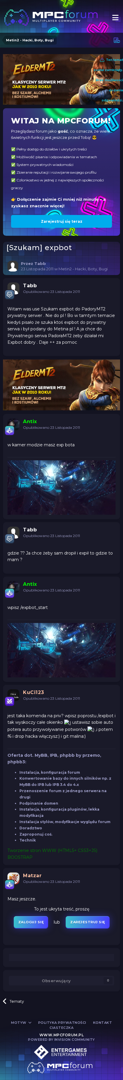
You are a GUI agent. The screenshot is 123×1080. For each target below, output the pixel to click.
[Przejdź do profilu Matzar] (13, 878)
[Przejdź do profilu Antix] (13, 424)
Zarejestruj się (87, 922)
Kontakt (102, 1023)
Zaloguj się (31, 922)
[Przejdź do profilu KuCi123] (13, 695)
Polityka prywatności (62, 1023)
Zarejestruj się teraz (61, 221)
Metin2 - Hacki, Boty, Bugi (83, 268)
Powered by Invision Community (61, 1039)
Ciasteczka (61, 1028)
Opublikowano (51, 291)
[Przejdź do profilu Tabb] (12, 266)
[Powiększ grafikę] (67, 722)
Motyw (19, 1023)
